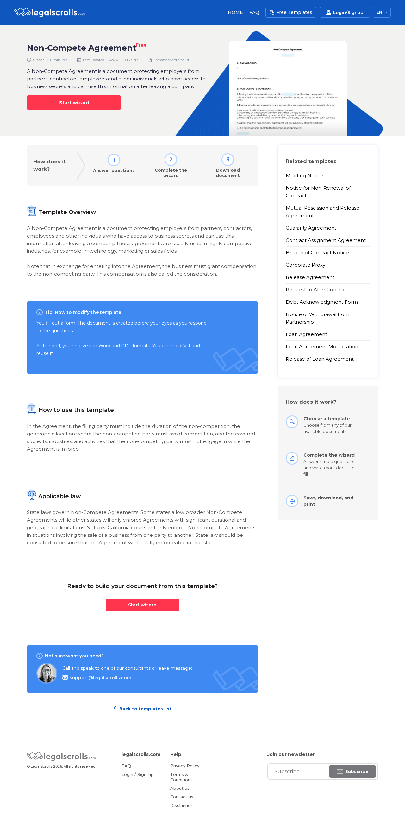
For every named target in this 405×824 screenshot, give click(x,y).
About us (180, 788)
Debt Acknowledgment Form (322, 302)
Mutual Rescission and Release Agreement (322, 212)
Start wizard (74, 102)
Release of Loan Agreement (320, 359)
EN (380, 12)
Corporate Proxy (305, 265)
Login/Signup (348, 12)
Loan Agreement (306, 334)
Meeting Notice (304, 176)
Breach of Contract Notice (317, 253)
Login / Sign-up (138, 774)
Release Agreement (310, 277)
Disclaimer (181, 805)
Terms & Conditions (181, 777)
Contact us (181, 796)
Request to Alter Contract (316, 290)
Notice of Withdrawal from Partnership (317, 318)
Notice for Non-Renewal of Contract (318, 192)
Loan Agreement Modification (322, 347)
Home (235, 12)
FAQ (254, 12)
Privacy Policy (184, 765)
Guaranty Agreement (311, 228)
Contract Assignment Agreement (326, 240)
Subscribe (356, 771)
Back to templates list (144, 708)
